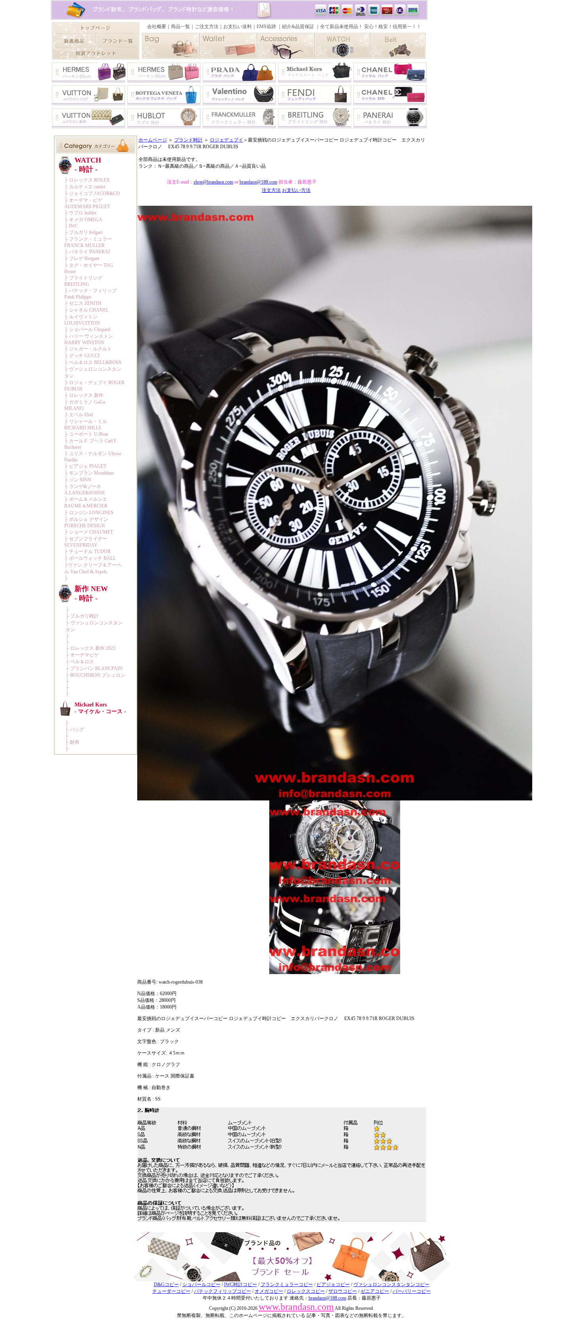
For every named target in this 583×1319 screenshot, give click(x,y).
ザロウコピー (342, 1291)
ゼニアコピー (375, 1291)
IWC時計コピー (240, 1284)
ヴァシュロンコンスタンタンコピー (391, 1284)
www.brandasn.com (296, 1307)
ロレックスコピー (306, 1291)
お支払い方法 (296, 190)
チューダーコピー (171, 1291)
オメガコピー (269, 1291)
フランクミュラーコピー (287, 1284)
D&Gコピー (166, 1284)
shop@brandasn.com (213, 182)
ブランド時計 (188, 140)
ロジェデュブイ (226, 140)
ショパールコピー (201, 1284)
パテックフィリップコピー (222, 1291)
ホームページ (152, 140)
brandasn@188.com (258, 182)
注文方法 (271, 190)
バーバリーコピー (412, 1291)
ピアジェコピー (333, 1284)
